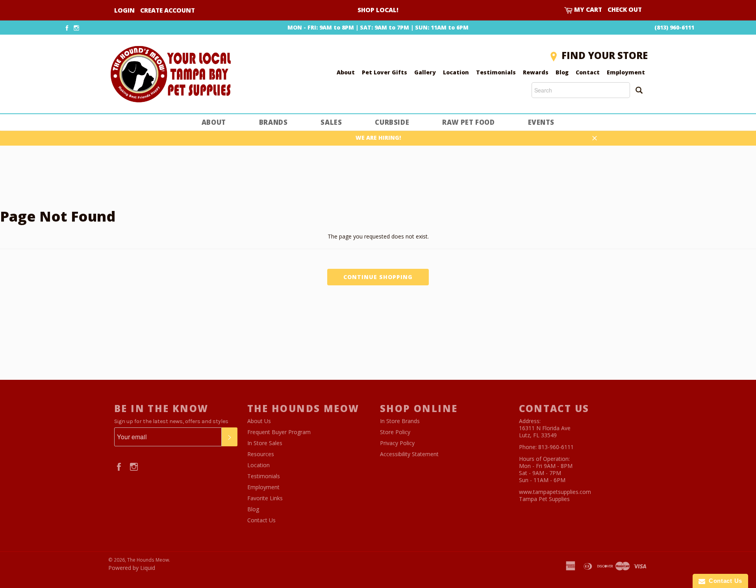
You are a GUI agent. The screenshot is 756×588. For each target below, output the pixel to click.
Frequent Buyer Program (279, 432)
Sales (331, 122)
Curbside (392, 122)
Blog (562, 72)
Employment (626, 72)
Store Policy (395, 432)
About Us (259, 421)
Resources (260, 454)
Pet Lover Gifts (384, 72)
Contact (588, 72)
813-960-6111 (556, 447)
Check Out (625, 10)
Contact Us (261, 520)
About (346, 72)
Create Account (167, 10)
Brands (273, 122)
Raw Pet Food (468, 122)
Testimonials (496, 72)
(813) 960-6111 (674, 27)
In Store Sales (264, 443)
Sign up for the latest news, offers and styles (171, 421)
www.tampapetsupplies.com (555, 492)
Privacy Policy (397, 443)
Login (124, 10)
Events (541, 122)
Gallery (425, 72)
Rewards (535, 72)
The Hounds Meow (148, 560)
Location (456, 72)
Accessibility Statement (409, 454)
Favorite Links (265, 498)
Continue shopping (378, 277)
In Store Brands (400, 421)
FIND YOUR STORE (604, 55)
